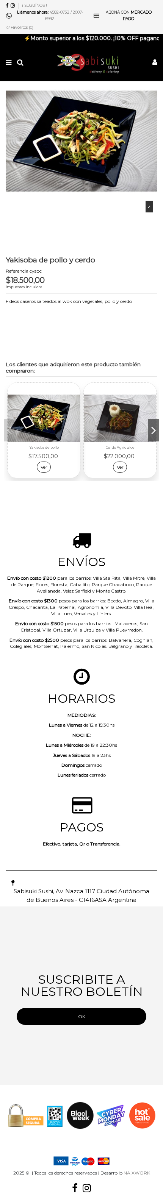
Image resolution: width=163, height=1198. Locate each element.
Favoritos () (21, 27)
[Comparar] (74, 405)
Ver (44, 467)
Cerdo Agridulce (120, 447)
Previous (10, 430)
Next (153, 430)
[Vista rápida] (74, 418)
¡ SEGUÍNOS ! (34, 5)
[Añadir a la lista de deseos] (74, 393)
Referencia (17, 271)
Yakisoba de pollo (44, 447)
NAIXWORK (137, 1173)
